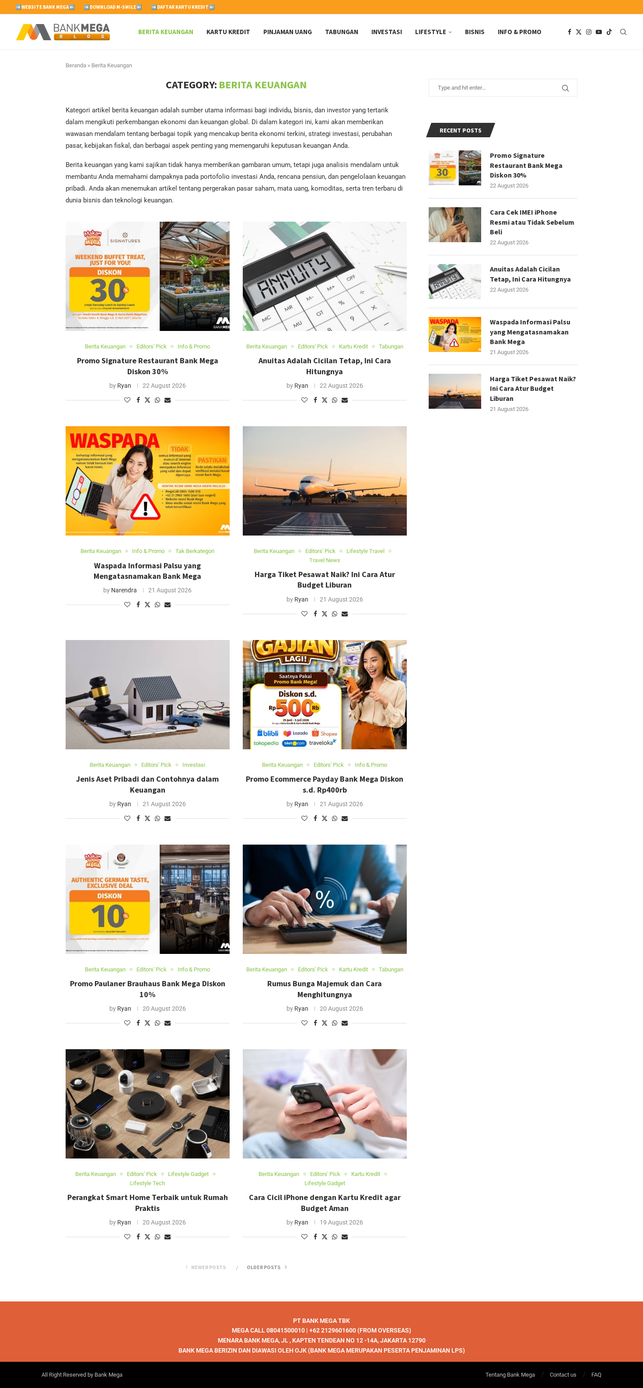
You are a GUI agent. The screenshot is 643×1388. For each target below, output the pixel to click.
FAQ (596, 1374)
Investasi (386, 32)
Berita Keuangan (165, 32)
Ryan (124, 385)
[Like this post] (127, 400)
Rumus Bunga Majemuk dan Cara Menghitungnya (324, 988)
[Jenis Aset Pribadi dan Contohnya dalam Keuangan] (148, 694)
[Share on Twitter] (147, 400)
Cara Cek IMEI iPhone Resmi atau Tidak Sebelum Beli (532, 222)
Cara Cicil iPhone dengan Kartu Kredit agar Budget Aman (325, 1202)
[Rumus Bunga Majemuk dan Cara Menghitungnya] (325, 899)
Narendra (124, 590)
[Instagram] (588, 31)
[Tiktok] (609, 31)
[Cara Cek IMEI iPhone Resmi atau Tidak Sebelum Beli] (455, 224)
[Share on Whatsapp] (157, 400)
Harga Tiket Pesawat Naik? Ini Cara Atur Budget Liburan (325, 579)
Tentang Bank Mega (510, 1374)
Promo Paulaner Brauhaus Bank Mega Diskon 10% (147, 988)
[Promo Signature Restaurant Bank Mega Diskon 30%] (148, 276)
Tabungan (341, 32)
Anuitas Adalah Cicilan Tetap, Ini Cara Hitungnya (325, 365)
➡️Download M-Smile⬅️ (113, 7)
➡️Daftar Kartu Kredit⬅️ (183, 7)
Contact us (563, 1374)
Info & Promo (520, 32)
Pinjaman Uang (287, 32)
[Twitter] (579, 31)
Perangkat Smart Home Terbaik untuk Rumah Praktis (147, 1202)
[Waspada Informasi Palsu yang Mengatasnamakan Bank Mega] (148, 481)
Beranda (76, 65)
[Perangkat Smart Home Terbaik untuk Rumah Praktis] (148, 1103)
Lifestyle (430, 32)
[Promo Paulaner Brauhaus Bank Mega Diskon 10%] (148, 899)
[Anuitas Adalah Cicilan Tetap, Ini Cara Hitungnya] (325, 276)
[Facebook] (569, 31)
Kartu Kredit (228, 32)
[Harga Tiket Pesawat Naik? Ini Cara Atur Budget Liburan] (325, 481)
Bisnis (475, 32)
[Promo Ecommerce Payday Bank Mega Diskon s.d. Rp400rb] (325, 694)
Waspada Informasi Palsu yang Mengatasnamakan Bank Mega (147, 570)
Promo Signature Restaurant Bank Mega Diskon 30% (147, 365)
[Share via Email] (167, 400)
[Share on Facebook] (138, 400)
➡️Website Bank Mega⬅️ (45, 7)
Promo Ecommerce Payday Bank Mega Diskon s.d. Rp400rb (324, 784)
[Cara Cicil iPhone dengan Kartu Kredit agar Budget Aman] (325, 1103)
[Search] (623, 31)
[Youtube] (599, 31)
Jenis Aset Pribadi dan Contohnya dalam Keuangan (147, 784)
